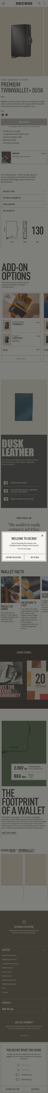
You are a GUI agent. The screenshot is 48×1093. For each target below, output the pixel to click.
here (29, 549)
